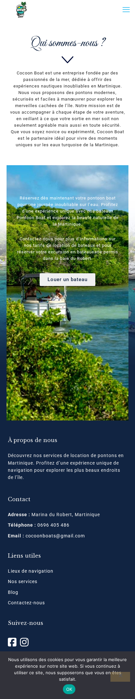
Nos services (22, 581)
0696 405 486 (53, 525)
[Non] (120, 677)
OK (69, 689)
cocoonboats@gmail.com (55, 535)
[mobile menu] (126, 9)
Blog (13, 592)
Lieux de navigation (30, 571)
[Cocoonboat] (21, 10)
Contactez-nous (26, 602)
